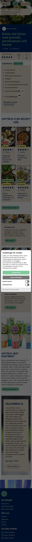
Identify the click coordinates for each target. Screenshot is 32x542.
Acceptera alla (16, 272)
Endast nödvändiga (16, 277)
